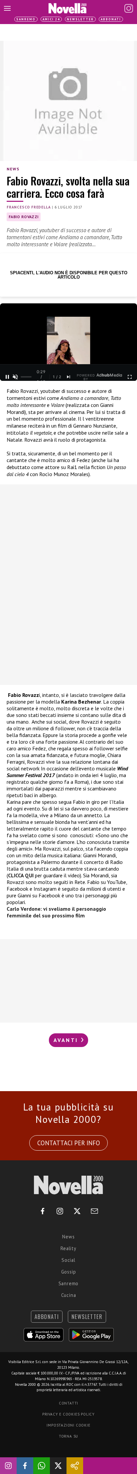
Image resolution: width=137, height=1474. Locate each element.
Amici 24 (51, 19)
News (13, 168)
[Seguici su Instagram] (8, 1465)
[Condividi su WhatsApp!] (41, 1465)
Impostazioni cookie (68, 1425)
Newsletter (80, 19)
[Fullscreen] (129, 377)
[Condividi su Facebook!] (25, 1465)
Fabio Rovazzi (24, 216)
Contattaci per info (68, 1143)
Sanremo (26, 19)
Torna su (68, 1436)
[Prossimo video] (68, 377)
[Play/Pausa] (7, 377)
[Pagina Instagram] (128, 8)
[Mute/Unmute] (15, 377)
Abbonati (111, 19)
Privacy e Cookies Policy (68, 1414)
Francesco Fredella (29, 207)
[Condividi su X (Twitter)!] (58, 1465)
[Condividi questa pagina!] (75, 1465)
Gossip (68, 1272)
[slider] (26, 377)
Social (68, 1260)
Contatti (68, 1403)
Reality (68, 1248)
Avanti (67, 1040)
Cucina (68, 1295)
